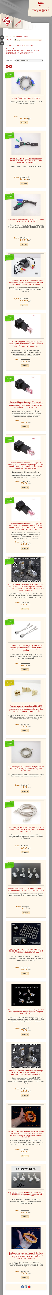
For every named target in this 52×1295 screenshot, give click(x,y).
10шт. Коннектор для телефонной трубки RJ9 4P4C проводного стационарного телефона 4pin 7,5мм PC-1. (26, 1011)
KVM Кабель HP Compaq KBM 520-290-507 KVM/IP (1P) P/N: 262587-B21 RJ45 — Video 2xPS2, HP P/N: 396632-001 (26, 160)
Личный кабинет (22, 36)
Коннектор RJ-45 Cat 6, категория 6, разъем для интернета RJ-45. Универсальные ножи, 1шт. (26, 889)
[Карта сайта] (7, 40)
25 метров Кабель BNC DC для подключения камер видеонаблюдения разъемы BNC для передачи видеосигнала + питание (26, 282)
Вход (10, 36)
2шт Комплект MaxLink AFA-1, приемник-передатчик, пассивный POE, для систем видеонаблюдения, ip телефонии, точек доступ (26, 648)
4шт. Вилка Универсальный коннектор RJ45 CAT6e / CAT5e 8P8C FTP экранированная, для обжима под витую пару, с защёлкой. (26, 1072)
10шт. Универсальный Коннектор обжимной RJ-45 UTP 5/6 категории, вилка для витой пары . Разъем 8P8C (26, 1194)
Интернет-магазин (15, 45)
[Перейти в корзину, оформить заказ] (41, 4)
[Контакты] (10, 40)
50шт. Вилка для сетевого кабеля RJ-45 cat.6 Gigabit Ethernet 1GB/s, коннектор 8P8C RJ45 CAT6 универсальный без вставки (26, 951)
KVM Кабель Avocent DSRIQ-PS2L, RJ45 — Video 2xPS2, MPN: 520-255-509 (26, 220)
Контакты (30, 45)
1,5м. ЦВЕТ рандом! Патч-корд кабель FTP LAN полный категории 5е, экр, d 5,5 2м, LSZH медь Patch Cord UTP (26, 829)
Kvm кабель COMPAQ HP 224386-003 (26, 98)
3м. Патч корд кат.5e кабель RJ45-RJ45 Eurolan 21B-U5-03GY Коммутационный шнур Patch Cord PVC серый (26, 768)
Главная (8, 49)
